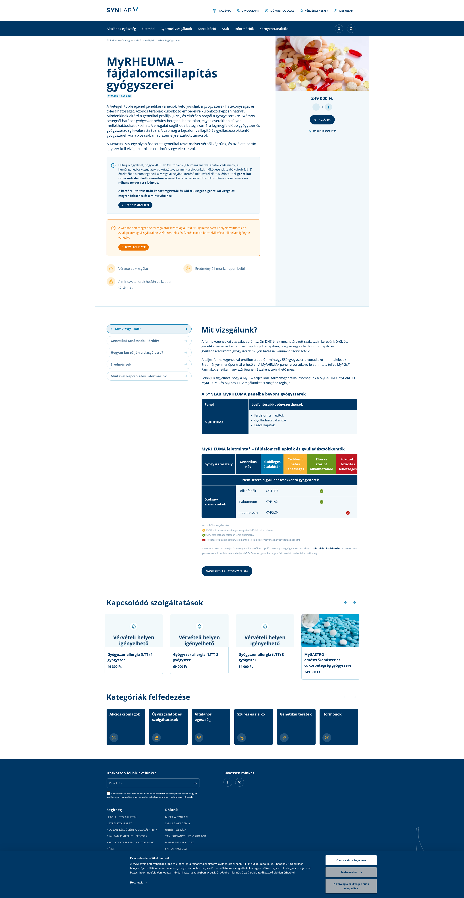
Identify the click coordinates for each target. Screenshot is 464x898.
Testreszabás (349, 872)
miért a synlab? (176, 817)
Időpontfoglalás (282, 10)
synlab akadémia (177, 823)
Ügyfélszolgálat (119, 823)
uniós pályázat (176, 829)
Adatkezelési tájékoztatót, (152, 793)
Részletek (136, 882)
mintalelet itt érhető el (326, 548)
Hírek (111, 848)
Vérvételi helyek (316, 10)
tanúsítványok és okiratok (185, 836)
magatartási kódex (179, 842)
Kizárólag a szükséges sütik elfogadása (351, 886)
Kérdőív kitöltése (137, 205)
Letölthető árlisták (122, 817)
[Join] (195, 783)
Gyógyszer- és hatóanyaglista (227, 571)
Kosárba (324, 119)
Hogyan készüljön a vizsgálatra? (132, 829)
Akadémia (224, 10)
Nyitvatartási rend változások (130, 842)
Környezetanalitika (274, 28)
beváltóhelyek (135, 247)
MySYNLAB (346, 10)
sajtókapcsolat (177, 848)
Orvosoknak (250, 10)
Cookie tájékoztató (260, 872)
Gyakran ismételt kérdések (127, 836)
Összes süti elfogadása (351, 860)
